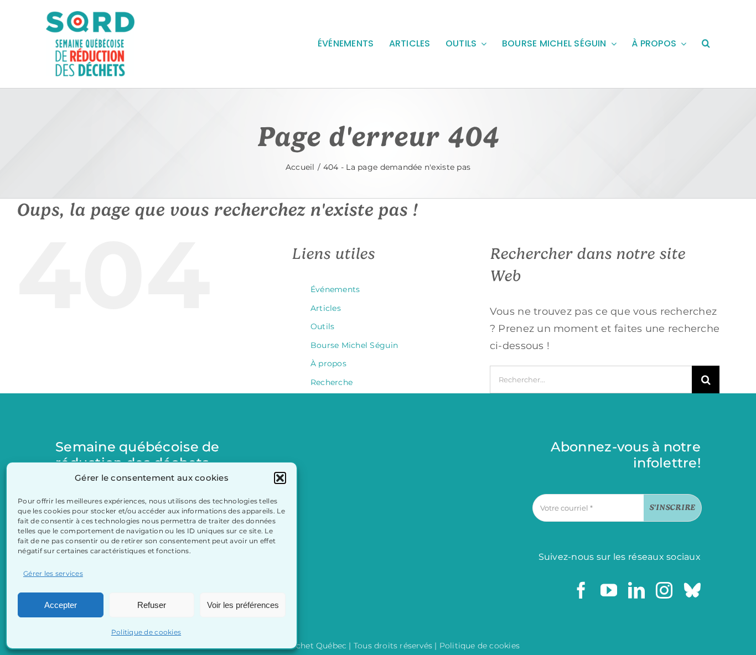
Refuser (151, 605)
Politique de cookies (146, 632)
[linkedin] (636, 590)
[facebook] (581, 590)
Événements (335, 289)
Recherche (331, 382)
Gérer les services (53, 573)
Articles (325, 308)
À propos (328, 363)
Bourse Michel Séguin (354, 345)
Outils (322, 326)
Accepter (60, 605)
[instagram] (664, 590)
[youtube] (608, 590)
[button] (280, 478)
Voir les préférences (243, 605)
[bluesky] (692, 590)
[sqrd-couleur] (90, 16)
